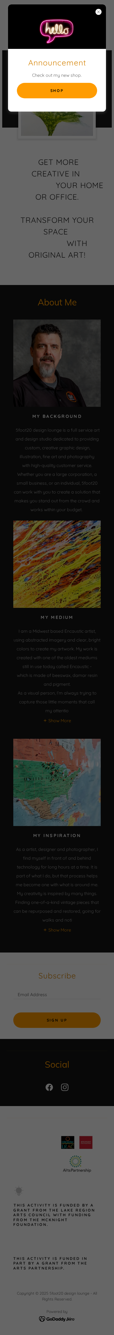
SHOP (57, 90)
